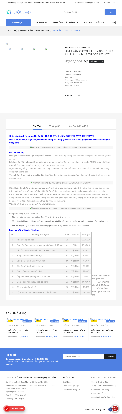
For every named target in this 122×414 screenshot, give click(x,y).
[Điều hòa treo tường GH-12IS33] (75, 320)
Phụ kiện (87, 22)
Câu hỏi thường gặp (99, 382)
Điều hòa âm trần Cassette (34, 30)
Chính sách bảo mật (71, 386)
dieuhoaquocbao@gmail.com (88, 2)
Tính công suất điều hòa (65, 22)
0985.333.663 (110, 2)
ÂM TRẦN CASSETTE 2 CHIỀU (66, 30)
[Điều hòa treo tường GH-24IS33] (19, 320)
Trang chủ (42, 22)
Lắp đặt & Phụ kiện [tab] (78, 126)
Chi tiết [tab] (37, 126)
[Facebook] (75, 95)
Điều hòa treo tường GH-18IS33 (46, 331)
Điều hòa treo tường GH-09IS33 (102, 331)
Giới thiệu (67, 382)
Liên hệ (112, 22)
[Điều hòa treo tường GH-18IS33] (47, 320)
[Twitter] (79, 95)
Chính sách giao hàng (100, 390)
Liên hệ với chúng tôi (71, 390)
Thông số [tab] (54, 126)
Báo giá (100, 22)
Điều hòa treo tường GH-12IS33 (74, 331)
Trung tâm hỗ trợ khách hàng (103, 386)
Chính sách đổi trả (98, 393)
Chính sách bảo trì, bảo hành (103, 397)
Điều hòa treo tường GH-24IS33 (18, 331)
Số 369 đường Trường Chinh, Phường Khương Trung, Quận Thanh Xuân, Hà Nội (35, 2)
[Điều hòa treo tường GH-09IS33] (102, 320)
